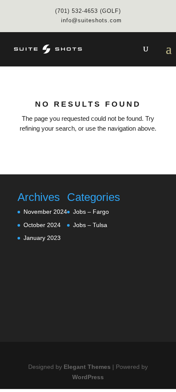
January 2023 (42, 237)
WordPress (88, 377)
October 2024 (42, 224)
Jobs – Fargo (91, 211)
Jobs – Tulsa (90, 224)
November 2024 (45, 211)
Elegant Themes (87, 366)
